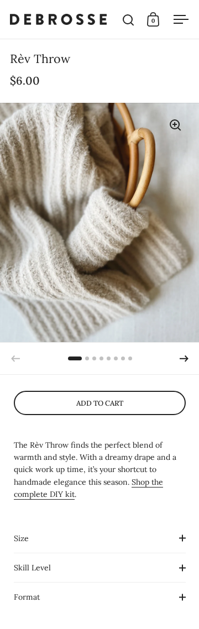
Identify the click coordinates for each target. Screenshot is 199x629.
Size (21, 538)
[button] (184, 359)
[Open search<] (128, 19)
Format (27, 597)
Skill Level (32, 568)
